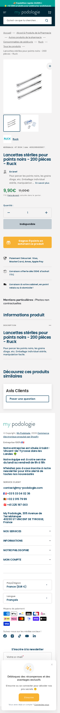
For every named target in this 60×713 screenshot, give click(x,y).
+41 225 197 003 (17, 498)
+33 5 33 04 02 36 (18, 487)
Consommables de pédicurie (18, 42)
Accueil (7, 33)
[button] (4, 12)
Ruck (41, 42)
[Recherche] (47, 20)
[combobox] (27, 20)
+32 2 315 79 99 (17, 492)
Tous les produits (12, 46)
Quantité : (8, 198)
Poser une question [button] (22, 392)
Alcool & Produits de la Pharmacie (33, 33)
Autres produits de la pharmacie (25, 37)
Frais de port (13, 189)
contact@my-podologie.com (22, 481)
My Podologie (23, 426)
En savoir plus (42, 176)
